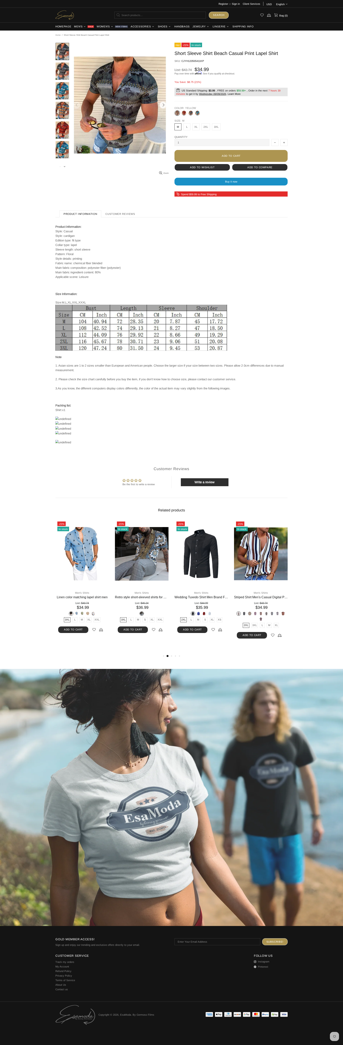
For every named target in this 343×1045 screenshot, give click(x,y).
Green (204, 613)
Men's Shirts (82, 592)
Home (58, 35)
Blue (197, 113)
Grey (190, 113)
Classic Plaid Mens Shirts (261, 597)
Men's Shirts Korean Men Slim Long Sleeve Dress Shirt (82, 597)
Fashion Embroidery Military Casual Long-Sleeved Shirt (201, 597)
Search (218, 14)
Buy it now (231, 181)
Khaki (147, 613)
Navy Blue (79, 613)
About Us (60, 984)
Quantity (181, 136)
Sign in (236, 3)
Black (74, 613)
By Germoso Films (143, 1014)
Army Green (125, 613)
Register (223, 3)
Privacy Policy (63, 975)
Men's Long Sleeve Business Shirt (142, 597)
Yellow (177, 113)
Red (85, 613)
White (90, 613)
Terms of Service (65, 980)
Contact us (61, 989)
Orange (184, 113)
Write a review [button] (205, 482)
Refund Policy (63, 971)
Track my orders (64, 961)
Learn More (234, 93)
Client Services (251, 3)
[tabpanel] (82, 580)
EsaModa (64, 15)
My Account (62, 966)
